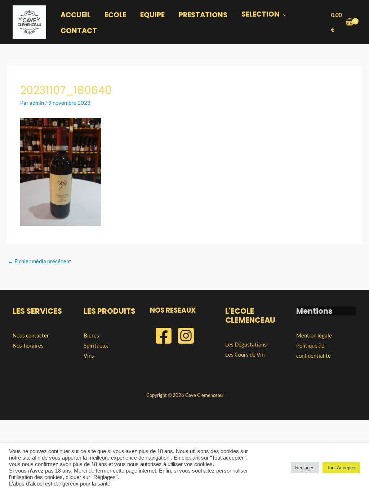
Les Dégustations (246, 344)
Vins (89, 355)
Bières (91, 335)
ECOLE (115, 15)
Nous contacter (31, 335)
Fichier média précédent (39, 261)
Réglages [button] (305, 467)
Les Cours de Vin (244, 354)
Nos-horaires (28, 345)
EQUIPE (152, 15)
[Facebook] (164, 336)
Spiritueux (96, 345)
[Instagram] (186, 336)
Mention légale (314, 335)
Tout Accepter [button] (341, 467)
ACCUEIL (75, 15)
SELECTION (260, 14)
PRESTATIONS (203, 15)
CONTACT (79, 31)
